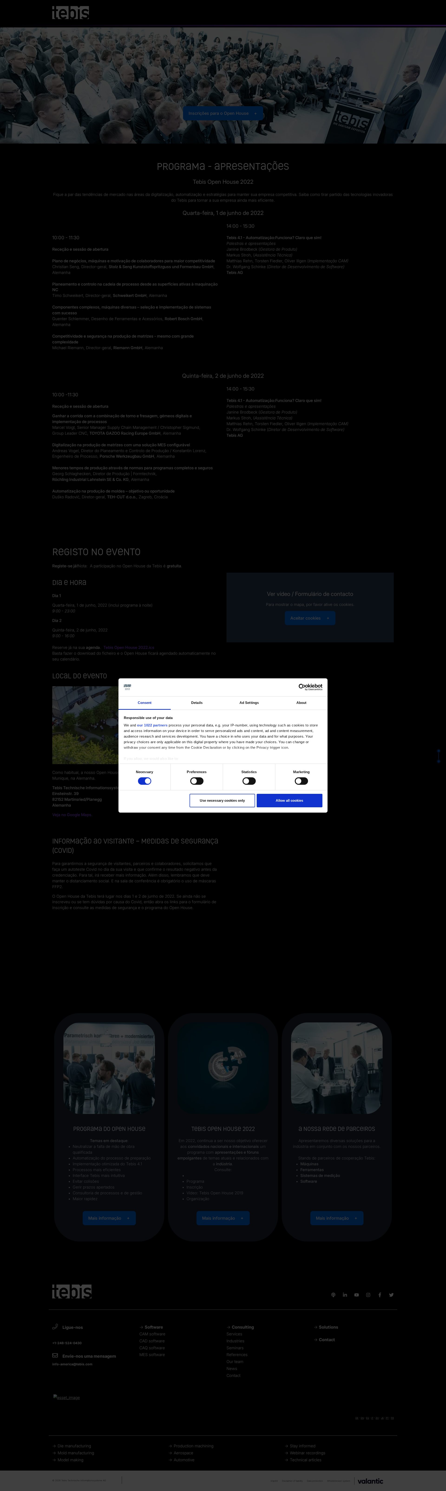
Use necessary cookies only (222, 800)
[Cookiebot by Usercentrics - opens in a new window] (302, 687)
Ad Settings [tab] (249, 703)
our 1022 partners (152, 725)
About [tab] (301, 703)
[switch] (196, 781)
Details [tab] (197, 703)
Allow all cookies (289, 800)
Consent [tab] (145, 703)
